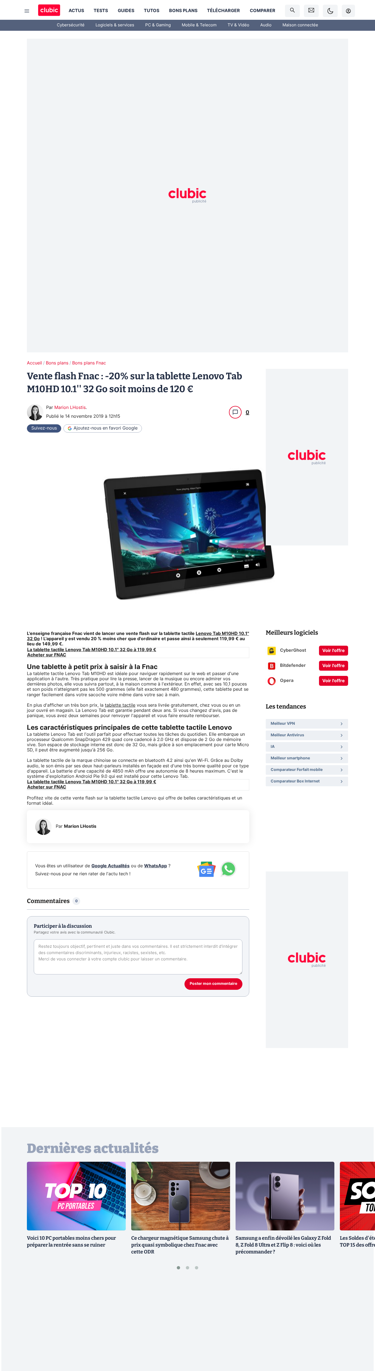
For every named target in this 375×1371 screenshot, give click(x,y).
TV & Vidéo (238, 25)
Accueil (34, 363)
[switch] (330, 11)
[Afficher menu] (27, 11)
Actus (76, 11)
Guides (126, 11)
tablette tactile (120, 705)
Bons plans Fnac (89, 363)
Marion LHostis (70, 407)
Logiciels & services (115, 25)
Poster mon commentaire (213, 984)
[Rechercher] (292, 11)
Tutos (151, 11)
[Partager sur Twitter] (361, 1342)
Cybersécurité (71, 25)
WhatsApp (155, 866)
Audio (266, 25)
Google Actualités (110, 866)
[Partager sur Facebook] (361, 1324)
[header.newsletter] (311, 11)
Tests (101, 11)
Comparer (262, 11)
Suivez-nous (44, 428)
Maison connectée (300, 25)
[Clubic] (49, 11)
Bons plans (183, 11)
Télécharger (223, 11)
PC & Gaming (158, 25)
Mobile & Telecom (199, 25)
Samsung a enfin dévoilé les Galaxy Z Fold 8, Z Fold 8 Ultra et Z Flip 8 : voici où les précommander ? (283, 1245)
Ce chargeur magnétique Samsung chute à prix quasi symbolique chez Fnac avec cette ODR (180, 1245)
